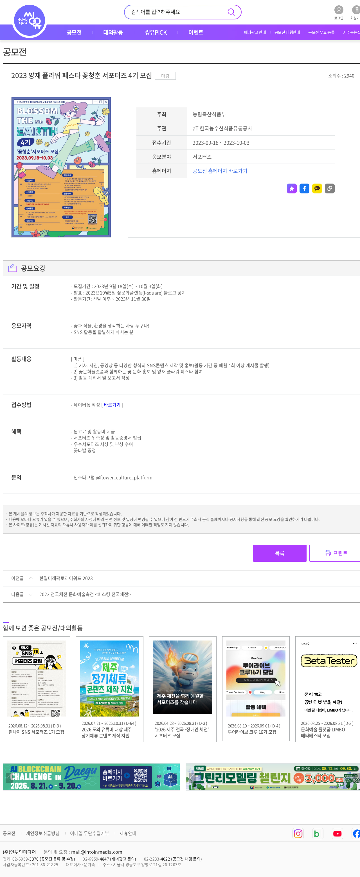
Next (173, 778)
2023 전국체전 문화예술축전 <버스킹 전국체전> (85, 594)
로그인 (338, 17)
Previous (9, 778)
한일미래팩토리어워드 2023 (66, 578)
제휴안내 (128, 833)
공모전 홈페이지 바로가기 (220, 171)
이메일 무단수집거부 (89, 833)
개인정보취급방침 (43, 833)
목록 (280, 553)
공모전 (9, 833)
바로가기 (112, 404)
